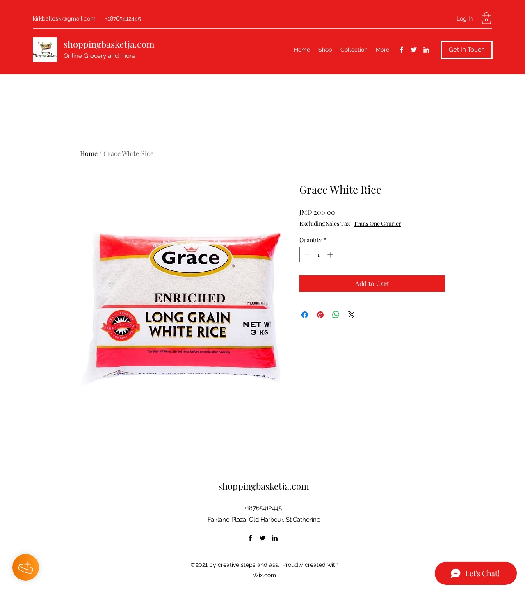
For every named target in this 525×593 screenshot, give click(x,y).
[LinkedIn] (426, 50)
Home (89, 153)
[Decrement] (306, 254)
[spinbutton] (318, 254)
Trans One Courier (377, 223)
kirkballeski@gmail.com (64, 18)
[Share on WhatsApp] (336, 315)
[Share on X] (351, 315)
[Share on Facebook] (305, 315)
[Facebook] (401, 50)
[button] (486, 18)
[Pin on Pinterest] (320, 315)
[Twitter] (414, 50)
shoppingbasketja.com (109, 44)
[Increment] (331, 254)
